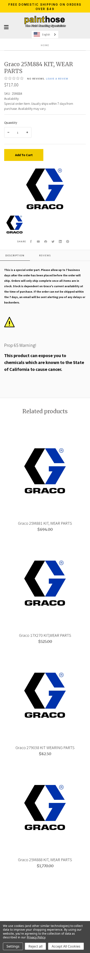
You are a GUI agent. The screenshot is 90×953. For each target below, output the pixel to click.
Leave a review (57, 78)
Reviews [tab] (45, 255)
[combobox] (45, 34)
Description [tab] (14, 255)
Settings (12, 946)
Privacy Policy (36, 937)
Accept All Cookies (66, 946)
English (46, 34)
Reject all (35, 946)
